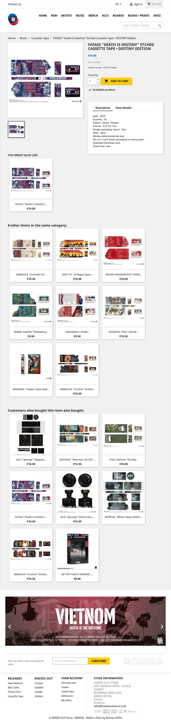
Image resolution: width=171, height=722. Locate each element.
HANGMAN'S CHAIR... (77, 331)
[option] (85, 625)
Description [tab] (103, 107)
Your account (72, 678)
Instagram (159, 661)
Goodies (39, 687)
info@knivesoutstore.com (110, 706)
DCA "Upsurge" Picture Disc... (77, 517)
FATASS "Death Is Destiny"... (31, 204)
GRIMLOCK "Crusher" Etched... (77, 389)
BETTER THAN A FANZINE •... (77, 574)
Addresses (67, 695)
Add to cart (116, 81)
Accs (105, 15)
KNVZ (157, 15)
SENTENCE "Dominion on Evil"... (77, 459)
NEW (54, 15)
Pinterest (151, 661)
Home (43, 15)
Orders (65, 687)
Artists (66, 15)
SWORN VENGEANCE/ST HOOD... (123, 274)
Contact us (14, 4)
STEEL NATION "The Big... (123, 459)
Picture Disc (14, 691)
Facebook (127, 661)
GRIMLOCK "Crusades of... (31, 274)
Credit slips (67, 691)
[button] (17, 625)
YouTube (143, 661)
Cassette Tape (15, 696)
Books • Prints (138, 15)
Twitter (135, 661)
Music (80, 15)
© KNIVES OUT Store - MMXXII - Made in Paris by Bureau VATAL (85, 717)
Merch (93, 15)
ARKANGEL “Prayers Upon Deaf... (31, 389)
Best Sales (13, 687)
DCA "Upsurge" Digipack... (31, 459)
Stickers (39, 696)
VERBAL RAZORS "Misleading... (31, 331)
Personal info (68, 682)
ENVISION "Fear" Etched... (123, 331)
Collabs (39, 691)
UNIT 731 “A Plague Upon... (77, 274)
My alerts (66, 700)
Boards (118, 15)
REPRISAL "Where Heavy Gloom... (123, 517)
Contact (39, 683)
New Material (15, 683)
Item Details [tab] (123, 107)
